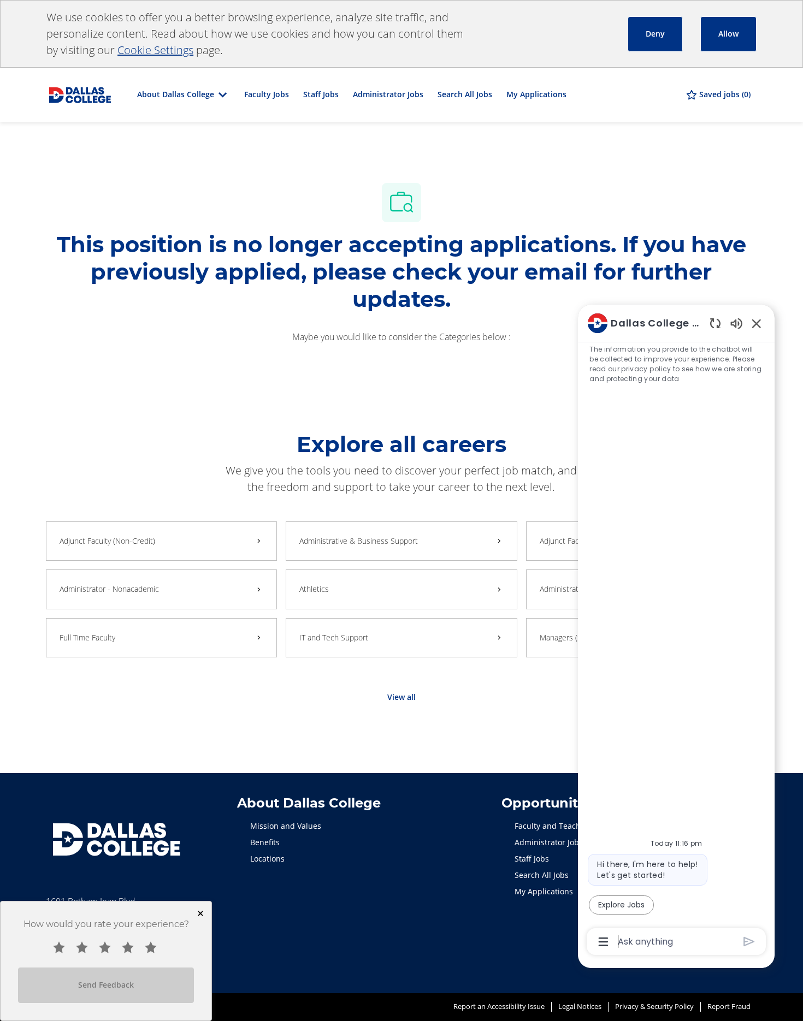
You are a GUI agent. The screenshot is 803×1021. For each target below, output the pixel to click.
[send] (749, 941)
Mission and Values (285, 826)
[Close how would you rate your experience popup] (200, 913)
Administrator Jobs (388, 94)
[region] (676, 631)
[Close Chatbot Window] (756, 323)
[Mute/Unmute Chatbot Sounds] (736, 323)
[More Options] (603, 941)
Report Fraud (729, 1006)
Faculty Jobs (266, 94)
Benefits (265, 842)
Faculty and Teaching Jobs (562, 826)
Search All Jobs (465, 94)
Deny (655, 33)
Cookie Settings (155, 50)
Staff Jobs (321, 94)
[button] (401, 697)
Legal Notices (579, 1006)
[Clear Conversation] (715, 323)
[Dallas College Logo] (80, 93)
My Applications (536, 94)
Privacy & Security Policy (654, 1006)
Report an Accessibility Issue (499, 1006)
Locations (267, 858)
